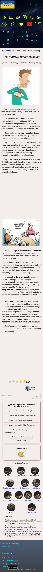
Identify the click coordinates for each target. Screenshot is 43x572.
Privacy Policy (7, 557)
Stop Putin (13, 567)
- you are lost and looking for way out (21, 425)
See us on (5, 553)
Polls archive (25, 437)
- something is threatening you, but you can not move (20, 431)
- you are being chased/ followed (19, 420)
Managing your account (10, 563)
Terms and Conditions (10, 560)
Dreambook (6, 50)
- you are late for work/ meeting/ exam (21, 411)
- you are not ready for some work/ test (21, 416)
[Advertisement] (21, 196)
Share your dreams (9, 550)
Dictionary (6, 547)
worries (25, 111)
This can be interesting (10, 544)
